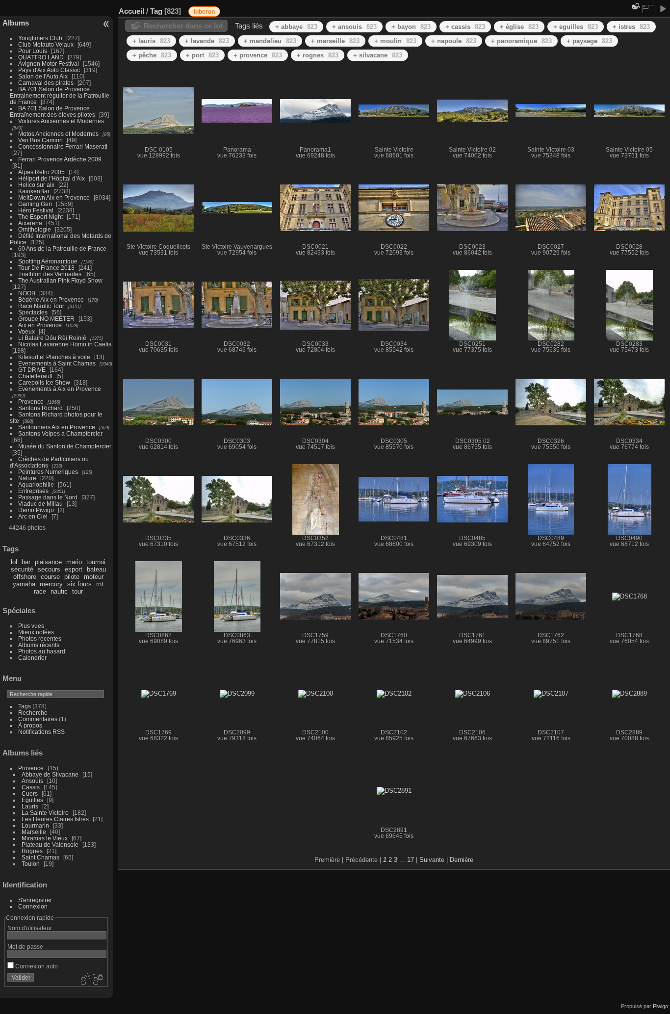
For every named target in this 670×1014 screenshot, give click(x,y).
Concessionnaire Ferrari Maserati (62, 146)
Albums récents (38, 645)
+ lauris (151, 41)
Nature (27, 478)
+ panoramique (521, 41)
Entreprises (33, 491)
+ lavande (207, 41)
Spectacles (33, 312)
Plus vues (31, 626)
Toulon (31, 863)
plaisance (48, 562)
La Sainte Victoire (45, 812)
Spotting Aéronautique (47, 261)
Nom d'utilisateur (29, 928)
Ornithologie (34, 229)
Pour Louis (32, 51)
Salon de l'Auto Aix (43, 76)
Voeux (26, 331)
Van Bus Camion (40, 140)
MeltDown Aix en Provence (54, 197)
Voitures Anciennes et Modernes (61, 121)
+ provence (257, 55)
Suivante (431, 859)
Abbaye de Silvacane (50, 774)
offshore (24, 576)
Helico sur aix (36, 185)
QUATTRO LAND (41, 57)
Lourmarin (35, 825)
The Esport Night (40, 216)
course (50, 576)
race (40, 591)
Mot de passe (25, 946)
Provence (31, 401)
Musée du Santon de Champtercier (64, 446)
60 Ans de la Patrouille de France (62, 248)
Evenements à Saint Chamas (57, 363)
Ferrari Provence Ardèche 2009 (60, 159)
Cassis (31, 787)
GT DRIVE (32, 369)
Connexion (33, 906)
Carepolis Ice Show (44, 382)
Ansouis (32, 781)
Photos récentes (39, 638)
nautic (59, 591)
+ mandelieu (270, 41)
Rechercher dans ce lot (183, 26)
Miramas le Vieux (45, 838)
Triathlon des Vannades (49, 274)
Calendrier (32, 657)
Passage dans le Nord (47, 497)
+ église (519, 26)
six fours (79, 584)
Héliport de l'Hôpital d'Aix (51, 178)
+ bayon (411, 26)
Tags (24, 706)
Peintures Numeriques (48, 471)
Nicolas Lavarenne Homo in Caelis (64, 344)
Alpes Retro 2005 (41, 172)
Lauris (30, 806)
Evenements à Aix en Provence (59, 389)
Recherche (33, 712)
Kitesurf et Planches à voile (54, 357)
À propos (30, 725)
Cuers (30, 793)
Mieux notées (36, 632)
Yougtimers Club (40, 38)
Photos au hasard (41, 651)
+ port (202, 55)
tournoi (95, 562)
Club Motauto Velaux (46, 44)
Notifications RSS (41, 731)
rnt (99, 584)
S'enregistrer (35, 900)
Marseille (34, 832)
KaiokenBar (34, 191)
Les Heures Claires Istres (55, 819)
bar (26, 562)
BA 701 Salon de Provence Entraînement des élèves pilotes (52, 111)
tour (77, 591)
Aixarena (30, 223)
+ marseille (335, 41)
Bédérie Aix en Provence (51, 299)
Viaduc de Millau (40, 503)
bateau (96, 569)
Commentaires (37, 719)
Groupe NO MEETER (46, 318)
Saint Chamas (40, 857)
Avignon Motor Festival (48, 63)
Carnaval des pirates (46, 82)
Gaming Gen (35, 204)
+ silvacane (377, 55)
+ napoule (453, 41)
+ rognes (317, 55)
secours (49, 569)
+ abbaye (296, 26)
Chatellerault (35, 376)
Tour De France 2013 (46, 267)
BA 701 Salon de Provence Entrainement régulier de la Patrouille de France (59, 95)
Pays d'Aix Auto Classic (49, 70)
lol (14, 562)
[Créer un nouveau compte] (84, 979)
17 (410, 859)
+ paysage (589, 41)
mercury (51, 584)
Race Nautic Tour (41, 306)
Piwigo (660, 1006)
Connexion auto (36, 966)
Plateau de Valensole (50, 844)
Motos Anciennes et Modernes (58, 133)
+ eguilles (575, 26)
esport (73, 569)
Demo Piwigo (36, 510)
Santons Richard (40, 408)
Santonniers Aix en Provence (56, 427)
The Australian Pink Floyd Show (60, 280)
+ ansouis (354, 26)
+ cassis (465, 26)
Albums (15, 23)
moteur (93, 576)
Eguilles (32, 800)
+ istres (631, 26)
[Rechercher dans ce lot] (635, 6)
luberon (204, 11)
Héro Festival (35, 210)
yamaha (24, 584)
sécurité (22, 569)
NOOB (26, 293)
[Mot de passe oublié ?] (97, 979)
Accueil (131, 11)
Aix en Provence (40, 325)
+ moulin (395, 41)
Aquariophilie (36, 484)
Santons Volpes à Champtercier (60, 433)
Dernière (461, 859)
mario (74, 562)
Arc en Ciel (33, 516)
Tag (156, 11)
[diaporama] (662, 8)
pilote (71, 576)
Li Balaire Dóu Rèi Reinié (52, 338)
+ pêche (151, 55)
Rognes (32, 851)
